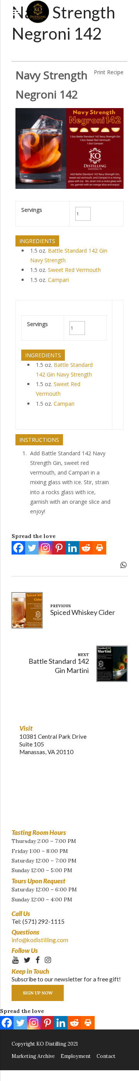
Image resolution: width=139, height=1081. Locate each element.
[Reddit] (86, 548)
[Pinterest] (59, 548)
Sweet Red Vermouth (74, 269)
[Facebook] (18, 548)
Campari (58, 279)
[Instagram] (45, 548)
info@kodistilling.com (40, 939)
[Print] (99, 548)
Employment (76, 1056)
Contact (106, 1056)
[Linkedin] (72, 548)
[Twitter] (32, 548)
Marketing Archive (33, 1056)
